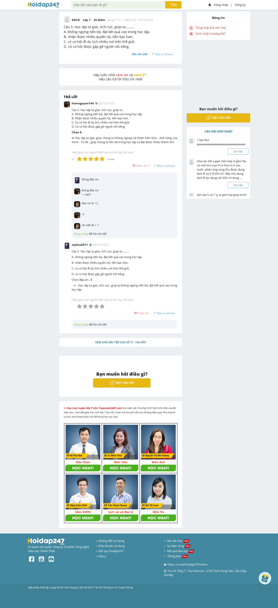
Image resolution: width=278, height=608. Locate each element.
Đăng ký (240, 5)
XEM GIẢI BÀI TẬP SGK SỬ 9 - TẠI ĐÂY (120, 342)
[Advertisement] (218, 70)
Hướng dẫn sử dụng (111, 541)
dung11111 (114, 20)
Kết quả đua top (180, 551)
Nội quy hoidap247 (110, 551)
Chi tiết (237, 151)
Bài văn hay (177, 541)
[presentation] (91, 279)
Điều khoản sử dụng (111, 546)
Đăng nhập (221, 5)
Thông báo (177, 556)
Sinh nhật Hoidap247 (210, 34)
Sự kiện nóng (178, 546)
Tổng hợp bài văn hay (211, 28)
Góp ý (102, 556)
